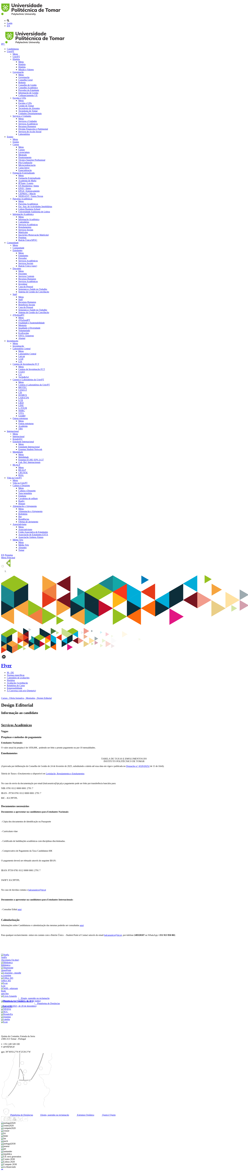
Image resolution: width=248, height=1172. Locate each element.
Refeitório (22, 514)
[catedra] (5, 1019)
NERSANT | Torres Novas (30, 196)
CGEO (21, 372)
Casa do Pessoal (25, 286)
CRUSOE (23, 472)
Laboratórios (24, 134)
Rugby (21, 501)
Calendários (23, 222)
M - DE (10, 672)
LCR (20, 400)
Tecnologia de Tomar (28, 111)
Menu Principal (8, 557)
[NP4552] (6, 1009)
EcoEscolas (23, 333)
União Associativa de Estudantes (33, 532)
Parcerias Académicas (22, 199)
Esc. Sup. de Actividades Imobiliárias (35, 206)
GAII (20, 359)
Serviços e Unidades (22, 116)
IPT (3, 44)
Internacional (13, 431)
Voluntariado (24, 330)
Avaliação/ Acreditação (17, 683)
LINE (21, 405)
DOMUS (22, 395)
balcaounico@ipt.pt (37, 890)
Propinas (22, 237)
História (16, 59)
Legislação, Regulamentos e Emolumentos (65, 773)
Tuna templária (25, 493)
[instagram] (9, 1120)
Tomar (21, 550)
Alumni (21, 338)
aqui (20, 909)
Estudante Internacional (23, 441)
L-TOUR (22, 408)
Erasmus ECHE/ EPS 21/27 (31, 459)
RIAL (21, 475)
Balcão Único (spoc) (27, 266)
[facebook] (3, 1120)
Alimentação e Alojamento (25, 506)
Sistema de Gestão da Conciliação (33, 292)
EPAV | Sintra (24, 188)
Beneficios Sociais (26, 304)
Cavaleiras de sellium (28, 498)
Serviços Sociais (25, 230)
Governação (18, 72)
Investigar (22, 284)
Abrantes (22, 547)
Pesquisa (9, 555)
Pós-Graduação (25, 162)
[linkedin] (20, 1120)
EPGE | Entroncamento (29, 191)
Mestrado (22, 155)
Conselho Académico (28, 87)
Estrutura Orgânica (85, 1115)
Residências (23, 519)
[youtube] (14, 1120)
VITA (21, 413)
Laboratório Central (21, 348)
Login (9, 23)
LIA (20, 361)
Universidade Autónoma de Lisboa (34, 211)
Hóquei (21, 503)
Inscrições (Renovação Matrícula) (33, 235)
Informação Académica (23, 214)
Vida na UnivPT (14, 478)
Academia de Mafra (27, 180)
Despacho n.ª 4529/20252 (138, 766)
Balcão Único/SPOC (27, 240)
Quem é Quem (109, 1115)
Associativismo (19, 524)
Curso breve (23, 168)
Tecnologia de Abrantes (29, 108)
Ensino (10, 137)
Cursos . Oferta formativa (12, 698)
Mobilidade (18, 452)
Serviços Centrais (26, 276)
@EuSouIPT (18, 315)
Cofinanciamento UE (28, 95)
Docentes (17, 268)
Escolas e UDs (19, 98)
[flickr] (25, 1120)
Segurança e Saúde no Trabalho (32, 289)
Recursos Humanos (27, 126)
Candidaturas (13, 49)
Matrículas (23, 232)
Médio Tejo (18, 540)
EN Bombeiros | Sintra (28, 186)
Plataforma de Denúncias (21, 1115)
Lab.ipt (21, 356)
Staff (15, 294)
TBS (20, 428)
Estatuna (22, 496)
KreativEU (18, 439)
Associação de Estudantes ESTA (33, 534)
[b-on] (4, 1022)
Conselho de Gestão (27, 85)
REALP (16, 465)
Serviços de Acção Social (29, 131)
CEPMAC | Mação (27, 193)
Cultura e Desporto (21, 485)
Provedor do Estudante (28, 90)
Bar (20, 516)
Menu (15, 54)
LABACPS (23, 397)
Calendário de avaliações (18, 678)
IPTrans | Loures (25, 183)
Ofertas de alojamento (28, 521)
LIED (21, 403)
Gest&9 (21, 416)
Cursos (16, 144)
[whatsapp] (30, 1120)
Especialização (25, 170)
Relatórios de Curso (16, 685)
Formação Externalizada (24, 173)
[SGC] (4, 1011)
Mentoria (22, 325)
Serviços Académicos (28, 124)
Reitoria (22, 82)
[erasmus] (6, 1017)
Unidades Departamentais (30, 113)
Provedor (22, 258)
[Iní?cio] (31, 15)
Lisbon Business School (29, 209)
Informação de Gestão (28, 93)
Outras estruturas (20, 418)
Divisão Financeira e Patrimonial (33, 129)
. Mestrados (30, 698)
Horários (11, 680)
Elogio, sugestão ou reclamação (54, 1115)
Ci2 (20, 374)
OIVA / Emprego (26, 335)
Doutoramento (24, 157)
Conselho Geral (25, 80)
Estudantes (17, 250)
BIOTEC (22, 387)
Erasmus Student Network (30, 449)
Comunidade (13, 242)
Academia (23, 426)
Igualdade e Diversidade (29, 328)
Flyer (6, 665)
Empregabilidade (14, 688)
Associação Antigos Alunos (30, 537)
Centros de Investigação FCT (26, 364)
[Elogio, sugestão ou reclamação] (9, 996)
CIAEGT (22, 390)
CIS (20, 392)
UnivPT (10, 51)
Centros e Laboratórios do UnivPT (28, 379)
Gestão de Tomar (26, 105)
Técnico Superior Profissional (31, 160)
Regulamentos (24, 227)
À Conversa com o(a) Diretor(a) (21, 690)
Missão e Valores (26, 69)
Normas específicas (15, 675)
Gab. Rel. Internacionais (29, 462)
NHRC (21, 410)
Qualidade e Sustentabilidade (31, 323)
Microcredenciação (27, 165)
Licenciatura (24, 152)
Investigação (12, 341)
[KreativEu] (7, 1014)
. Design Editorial (44, 698)
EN (8, 26)
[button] (2, 1169)
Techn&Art (23, 377)
